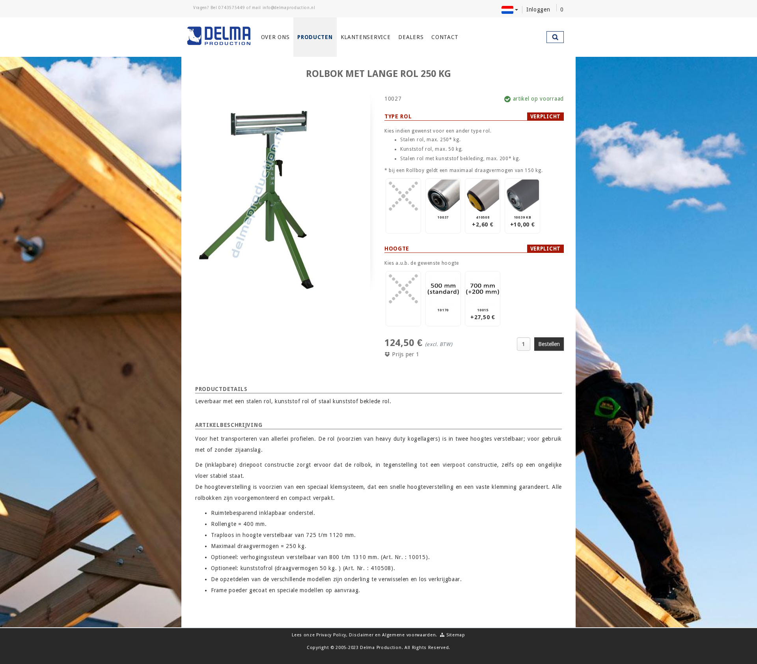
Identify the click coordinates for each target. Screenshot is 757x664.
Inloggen (538, 9)
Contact (445, 37)
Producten (314, 37)
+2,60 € (482, 221)
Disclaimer (361, 635)
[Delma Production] (219, 36)
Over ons (275, 37)
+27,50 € (482, 314)
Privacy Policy (331, 635)
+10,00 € (522, 221)
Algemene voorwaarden (409, 635)
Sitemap (455, 635)
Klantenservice (366, 37)
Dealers (410, 37)
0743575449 (231, 8)
